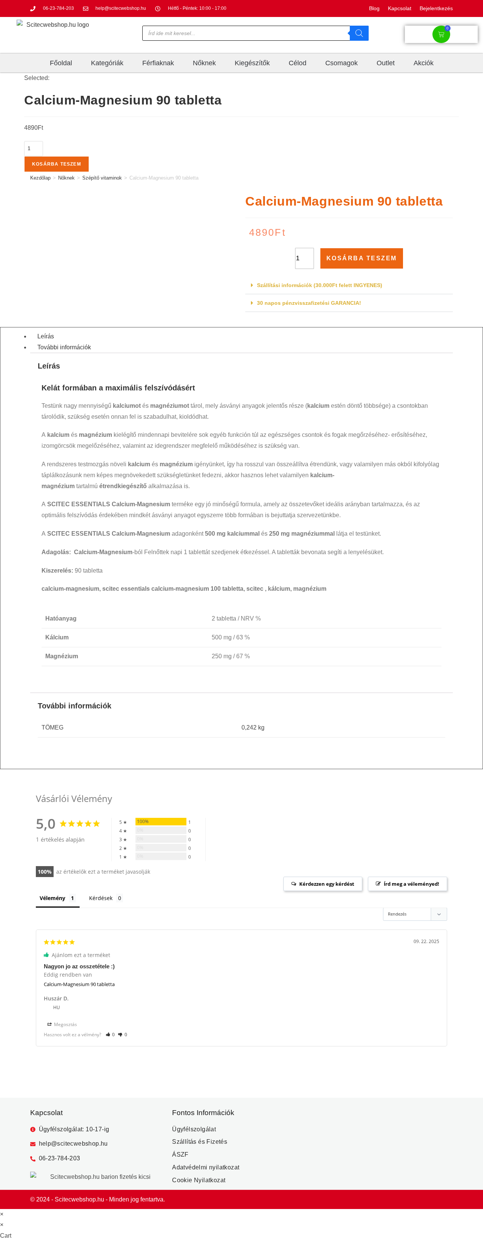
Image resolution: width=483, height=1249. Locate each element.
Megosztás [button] (65, 1024)
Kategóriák (107, 63)
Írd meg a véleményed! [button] (411, 883)
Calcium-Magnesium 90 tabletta (79, 984)
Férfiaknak (158, 63)
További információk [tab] (64, 347)
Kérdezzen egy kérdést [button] (326, 883)
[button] (349, 285)
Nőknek (204, 63)
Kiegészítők (252, 63)
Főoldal (61, 63)
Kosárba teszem (56, 164)
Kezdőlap (40, 178)
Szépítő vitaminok (102, 178)
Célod (297, 63)
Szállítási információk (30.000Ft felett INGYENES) (319, 285)
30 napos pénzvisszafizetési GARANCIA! (309, 303)
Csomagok (341, 63)
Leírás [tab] (45, 336)
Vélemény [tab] (52, 898)
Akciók (424, 63)
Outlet (386, 63)
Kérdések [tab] (100, 898)
